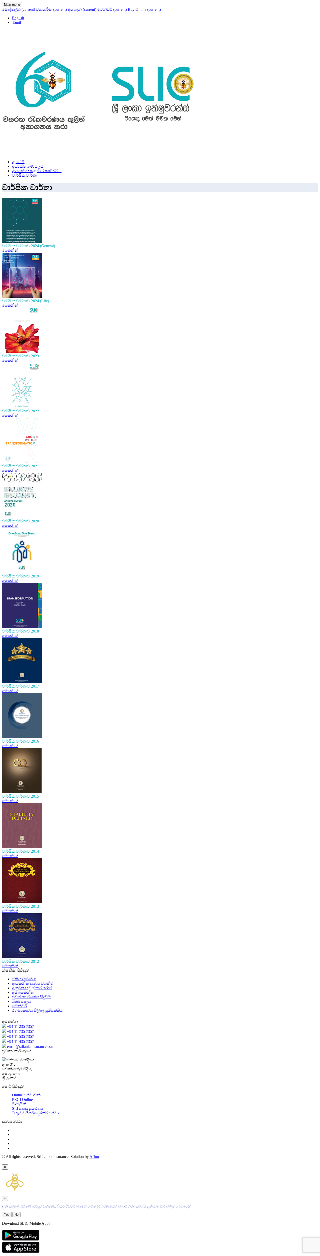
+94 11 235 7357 (20, 1026)
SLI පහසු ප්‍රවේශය (27, 1108)
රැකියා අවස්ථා (24, 979)
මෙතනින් (10, 250)
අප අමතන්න (23, 992)
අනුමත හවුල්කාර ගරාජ (32, 988)
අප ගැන (82, 9)
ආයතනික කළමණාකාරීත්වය (37, 171)
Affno (94, 1156)
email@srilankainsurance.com (30, 1046)
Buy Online (144, 9)
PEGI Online (22, 1099)
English (18, 18)
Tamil (16, 22)
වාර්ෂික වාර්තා (24, 175)
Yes (7, 1214)
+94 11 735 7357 (20, 1031)
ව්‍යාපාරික (51, 9)
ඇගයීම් (18, 162)
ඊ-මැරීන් (19, 1104)
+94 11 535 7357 (20, 1036)
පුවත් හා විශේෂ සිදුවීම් (31, 997)
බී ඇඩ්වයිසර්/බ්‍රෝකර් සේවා (35, 1113)
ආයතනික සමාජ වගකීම (32, 983)
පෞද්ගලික (18, 9)
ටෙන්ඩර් (112, 9)
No (16, 1214)
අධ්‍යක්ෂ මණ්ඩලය (28, 166)
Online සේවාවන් (26, 1095)
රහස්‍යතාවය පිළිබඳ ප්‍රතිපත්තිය (37, 1010)
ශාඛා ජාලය (21, 1001)
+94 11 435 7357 (20, 1041)
